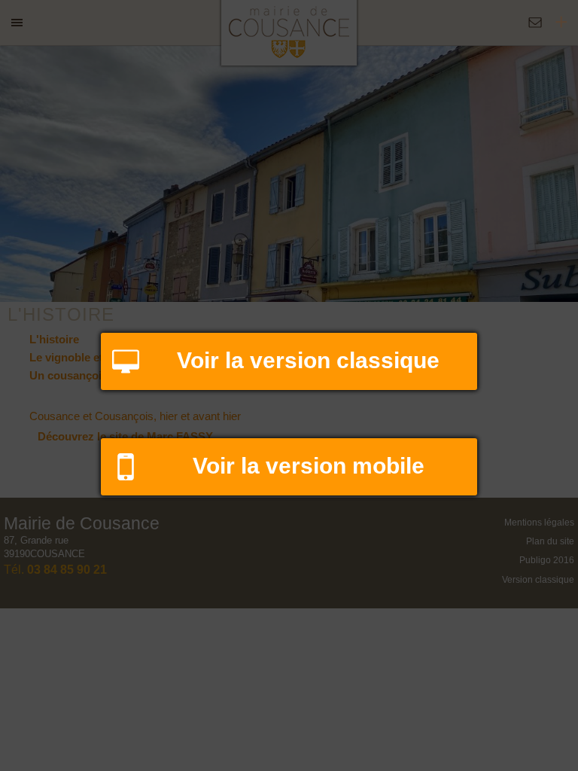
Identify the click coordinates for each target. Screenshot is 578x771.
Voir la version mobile (308, 465)
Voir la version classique (308, 360)
